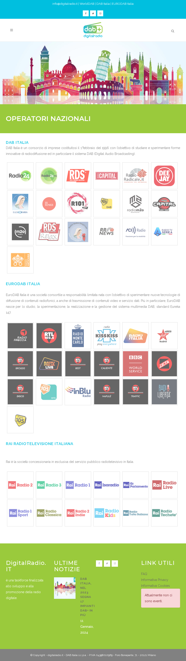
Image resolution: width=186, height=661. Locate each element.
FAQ (144, 574)
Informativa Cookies (155, 586)
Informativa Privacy (154, 580)
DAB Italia (103, 3)
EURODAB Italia (123, 3)
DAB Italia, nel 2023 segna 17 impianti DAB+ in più (87, 597)
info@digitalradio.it (65, 3)
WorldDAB (87, 3)
